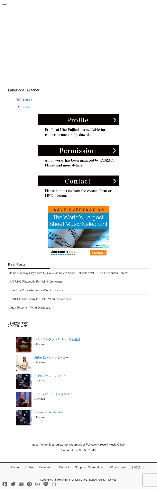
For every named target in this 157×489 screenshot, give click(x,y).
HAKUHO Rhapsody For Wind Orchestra (35, 281)
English (27, 99)
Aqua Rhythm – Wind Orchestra (29, 307)
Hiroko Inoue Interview (48, 412)
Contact (64, 467)
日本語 (27, 106)
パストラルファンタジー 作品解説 (57, 339)
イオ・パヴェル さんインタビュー (56, 394)
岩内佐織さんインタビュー (51, 357)
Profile (29, 467)
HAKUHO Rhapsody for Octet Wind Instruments (40, 299)
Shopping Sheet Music (89, 467)
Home (15, 467)
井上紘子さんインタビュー (51, 375)
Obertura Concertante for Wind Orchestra (36, 290)
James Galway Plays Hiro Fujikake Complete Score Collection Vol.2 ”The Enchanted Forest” (68, 273)
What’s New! (118, 467)
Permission (46, 467)
